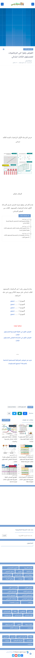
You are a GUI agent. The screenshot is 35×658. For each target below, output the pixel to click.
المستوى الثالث (28, 49)
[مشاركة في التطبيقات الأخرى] (9, 413)
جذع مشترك (7, 615)
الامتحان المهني (22, 637)
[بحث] (2, 4)
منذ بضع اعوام (25, 219)
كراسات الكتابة (14, 628)
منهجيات (20, 578)
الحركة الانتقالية (18, 640)
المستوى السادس (27, 599)
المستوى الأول (13, 588)
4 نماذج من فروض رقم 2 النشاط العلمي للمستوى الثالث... (9, 460)
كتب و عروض (9, 624)
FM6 (30, 637)
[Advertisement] (17, 27)
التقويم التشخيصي (12, 567)
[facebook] (22, 655)
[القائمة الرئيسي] (32, 4)
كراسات (29, 628)
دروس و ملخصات (14, 602)
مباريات (7, 640)
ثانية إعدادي (18, 615)
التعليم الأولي (28, 588)
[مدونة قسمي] (17, 4)
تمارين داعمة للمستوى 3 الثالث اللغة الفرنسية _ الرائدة (25, 439)
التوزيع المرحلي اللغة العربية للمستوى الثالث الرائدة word (10, 480)
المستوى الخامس (27, 595)
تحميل (12, 301)
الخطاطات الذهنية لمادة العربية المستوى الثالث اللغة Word (26, 480)
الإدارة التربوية (28, 567)
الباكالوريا (22, 611)
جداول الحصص (9, 571)
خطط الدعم (28, 575)
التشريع (6, 637)
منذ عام (14, 475)
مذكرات (30, 578)
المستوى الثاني (12, 591)
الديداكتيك (29, 571)
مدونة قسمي (9, 652)
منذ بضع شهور (29, 435)
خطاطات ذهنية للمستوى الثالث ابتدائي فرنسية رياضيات (9, 439)
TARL (15, 611)
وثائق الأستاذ (9, 578)
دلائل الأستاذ (18, 575)
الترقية (13, 637)
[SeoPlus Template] (28, 652)
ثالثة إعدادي (7, 611)
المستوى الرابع (11, 595)
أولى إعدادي (28, 615)
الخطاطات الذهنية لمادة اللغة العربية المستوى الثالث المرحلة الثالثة (26, 460)
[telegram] (19, 655)
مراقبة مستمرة (12, 407)
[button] (25, 413)
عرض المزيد (6, 420)
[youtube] (16, 655)
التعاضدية (29, 640)
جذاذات (30, 602)
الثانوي (30, 611)
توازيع (20, 571)
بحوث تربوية (28, 624)
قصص (19, 624)
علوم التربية (7, 575)
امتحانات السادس (11, 599)
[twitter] (13, 655)
